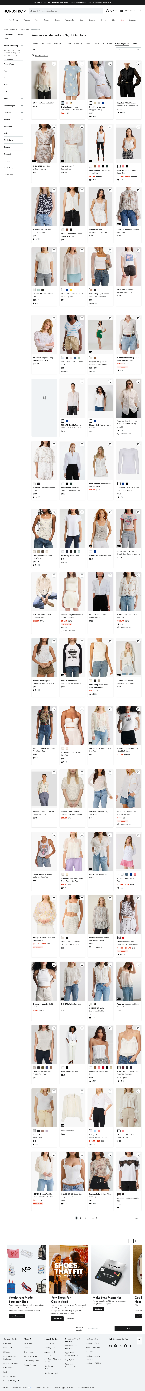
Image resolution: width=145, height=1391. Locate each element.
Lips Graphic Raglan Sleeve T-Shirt (71, 683)
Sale (122, 20)
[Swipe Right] (135, 1241)
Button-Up (78, 43)
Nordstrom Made (17, 1316)
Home (103, 20)
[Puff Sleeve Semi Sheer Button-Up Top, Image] (72, 851)
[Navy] (123, 484)
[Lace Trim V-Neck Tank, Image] (44, 528)
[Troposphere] (95, 551)
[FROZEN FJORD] (95, 1131)
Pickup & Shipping (11, 45)
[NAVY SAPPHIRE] (67, 551)
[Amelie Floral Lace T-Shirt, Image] (44, 460)
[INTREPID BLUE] (47, 1067)
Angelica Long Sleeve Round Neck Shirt (43, 358)
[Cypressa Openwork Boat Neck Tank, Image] (44, 657)
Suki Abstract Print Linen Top (42, 230)
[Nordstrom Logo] (15, 11)
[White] (91, 103)
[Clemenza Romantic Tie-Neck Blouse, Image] (44, 788)
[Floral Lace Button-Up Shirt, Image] (128, 591)
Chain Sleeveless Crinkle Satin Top (42, 1072)
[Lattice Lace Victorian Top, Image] (72, 981)
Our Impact (28, 1352)
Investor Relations (93, 1347)
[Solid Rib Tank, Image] (44, 981)
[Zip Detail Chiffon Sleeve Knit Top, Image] (72, 460)
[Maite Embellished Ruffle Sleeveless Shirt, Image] (100, 981)
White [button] (6, 38)
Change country (9, 1380)
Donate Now (57, 1318)
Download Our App (120, 1339)
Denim (87, 43)
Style (6, 133)
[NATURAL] (63, 938)
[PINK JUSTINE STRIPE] (71, 358)
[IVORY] (91, 290)
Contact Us (7, 1343)
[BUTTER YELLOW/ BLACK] (71, 103)
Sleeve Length (9, 105)
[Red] (103, 1067)
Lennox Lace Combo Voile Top (98, 230)
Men (37, 20)
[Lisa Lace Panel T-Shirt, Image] (128, 1171)
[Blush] (99, 166)
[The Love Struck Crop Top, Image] (72, 591)
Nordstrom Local (51, 1373)
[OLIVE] (99, 681)
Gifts (113, 20)
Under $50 (57, 43)
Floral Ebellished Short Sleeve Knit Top (72, 110)
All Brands (28, 1343)
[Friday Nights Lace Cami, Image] (128, 143)
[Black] (103, 166)
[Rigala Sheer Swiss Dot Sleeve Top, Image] (100, 266)
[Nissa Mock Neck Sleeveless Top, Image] (100, 657)
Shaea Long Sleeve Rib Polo (128, 358)
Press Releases (91, 1351)
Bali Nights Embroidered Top (42, 167)
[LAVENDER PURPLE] (47, 1131)
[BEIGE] (67, 748)
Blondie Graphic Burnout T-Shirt (126, 291)
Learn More (70, 1318)
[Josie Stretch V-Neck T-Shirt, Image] (44, 1107)
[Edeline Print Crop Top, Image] (100, 1171)
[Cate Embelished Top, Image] (100, 591)
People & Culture (30, 1356)
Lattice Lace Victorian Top (71, 1005)
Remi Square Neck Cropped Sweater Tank (71, 943)
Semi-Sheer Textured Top (69, 167)
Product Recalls (9, 1376)
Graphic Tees (107, 43)
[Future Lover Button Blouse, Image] (100, 460)
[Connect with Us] (130, 1346)
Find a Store (49, 1343)
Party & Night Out (122, 43)
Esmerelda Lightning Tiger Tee (42, 875)
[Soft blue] (95, 421)
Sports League (9, 167)
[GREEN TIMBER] (75, 551)
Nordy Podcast (30, 1365)
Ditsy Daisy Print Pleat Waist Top (44, 938)
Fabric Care (8, 140)
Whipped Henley (97, 108)
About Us (27, 1339)
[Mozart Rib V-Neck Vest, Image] (72, 206)
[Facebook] (125, 1346)
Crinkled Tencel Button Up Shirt (72, 295)
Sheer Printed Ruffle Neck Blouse (99, 938)
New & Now (13, 20)
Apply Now (107, 2)
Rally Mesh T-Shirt (70, 555)
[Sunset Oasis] (135, 874)
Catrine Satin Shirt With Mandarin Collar (71, 428)
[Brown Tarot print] (95, 358)
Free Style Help (51, 1347)
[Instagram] (110, 1346)
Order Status (8, 1347)
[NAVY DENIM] (75, 358)
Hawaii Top (69, 1071)
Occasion (7, 112)
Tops (27, 29)
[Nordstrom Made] (26, 1269)
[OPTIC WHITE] (34, 484)
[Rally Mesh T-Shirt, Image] (72, 528)
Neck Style (8, 126)
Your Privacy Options (20, 1387)
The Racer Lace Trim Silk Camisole (127, 1072)
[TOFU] (47, 551)
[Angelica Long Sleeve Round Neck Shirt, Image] (44, 334)
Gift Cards (98, 1309)
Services (132, 20)
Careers (27, 1347)
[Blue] (67, 290)
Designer (92, 20)
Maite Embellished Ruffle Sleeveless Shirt (96, 1011)
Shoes (57, 20)
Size (5, 71)
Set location (8, 59)
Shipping (6, 1352)
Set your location (41, 55)
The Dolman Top (98, 874)
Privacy (5, 1387)
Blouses (68, 43)
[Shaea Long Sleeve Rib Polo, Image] (128, 334)
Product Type (9, 64)
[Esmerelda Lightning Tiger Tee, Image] (44, 851)
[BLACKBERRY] (123, 1067)
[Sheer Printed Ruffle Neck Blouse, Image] (100, 914)
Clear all (20, 34)
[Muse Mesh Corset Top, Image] (100, 1044)
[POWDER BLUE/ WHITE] (63, 103)
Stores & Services (51, 1339)
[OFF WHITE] (91, 681)
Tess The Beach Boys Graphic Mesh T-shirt (128, 554)
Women (27, 20)
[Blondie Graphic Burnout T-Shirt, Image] (128, 266)
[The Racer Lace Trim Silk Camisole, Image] (128, 1044)
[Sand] (95, 103)
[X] (120, 1346)
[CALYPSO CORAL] (99, 1131)
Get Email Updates (31, 1360)
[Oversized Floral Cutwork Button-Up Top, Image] (128, 398)
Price (6, 98)
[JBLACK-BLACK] (67, 938)
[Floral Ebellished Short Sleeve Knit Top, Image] (72, 80)
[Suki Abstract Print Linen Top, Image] (44, 206)
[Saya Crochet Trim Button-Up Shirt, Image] (128, 788)
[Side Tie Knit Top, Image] (44, 266)
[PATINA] (38, 290)
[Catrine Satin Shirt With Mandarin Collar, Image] (72, 398)
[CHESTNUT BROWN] (67, 230)
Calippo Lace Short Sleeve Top (71, 814)
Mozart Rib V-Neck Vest (71, 234)
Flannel (96, 43)
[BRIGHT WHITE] (91, 1131)
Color (6, 77)
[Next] (140, 43)
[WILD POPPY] (123, 938)
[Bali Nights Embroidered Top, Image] (44, 143)
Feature (7, 161)
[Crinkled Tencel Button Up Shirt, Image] (72, 266)
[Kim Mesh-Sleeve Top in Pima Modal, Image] (128, 460)
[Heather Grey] (99, 103)
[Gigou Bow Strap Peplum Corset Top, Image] (72, 1171)
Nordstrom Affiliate (93, 1363)
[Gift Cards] (110, 1269)
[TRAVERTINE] (51, 1067)
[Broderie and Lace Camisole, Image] (128, 981)
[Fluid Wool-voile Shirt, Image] (44, 80)
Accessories (69, 20)
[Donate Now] (68, 1269)
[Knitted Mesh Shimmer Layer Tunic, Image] (128, 657)
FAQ (5, 1372)
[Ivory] (63, 484)
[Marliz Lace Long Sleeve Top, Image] (100, 788)
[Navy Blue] (67, 421)
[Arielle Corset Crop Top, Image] (72, 725)
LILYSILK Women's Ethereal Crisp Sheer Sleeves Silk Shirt (128, 105)
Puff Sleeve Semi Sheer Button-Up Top (72, 879)
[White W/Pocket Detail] (91, 358)
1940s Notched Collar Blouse (98, 363)
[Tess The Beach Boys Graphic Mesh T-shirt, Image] (128, 528)
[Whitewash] (63, 1067)
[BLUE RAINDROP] (79, 551)
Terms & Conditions (42, 1387)
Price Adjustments (10, 1363)
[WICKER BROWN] (42, 1131)
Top (139, 1342)
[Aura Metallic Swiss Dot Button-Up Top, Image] (44, 1171)
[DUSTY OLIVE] (38, 551)
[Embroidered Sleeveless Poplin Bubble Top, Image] (128, 914)
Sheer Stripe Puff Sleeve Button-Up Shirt (100, 1136)
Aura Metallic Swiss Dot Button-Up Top (43, 1195)
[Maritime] (103, 103)
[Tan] (111, 1067)
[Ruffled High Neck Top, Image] (128, 206)
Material (7, 119)
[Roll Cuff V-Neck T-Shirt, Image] (72, 334)
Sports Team (8, 174)
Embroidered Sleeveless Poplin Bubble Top (128, 943)
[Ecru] (63, 421)
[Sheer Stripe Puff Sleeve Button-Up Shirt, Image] (100, 1107)
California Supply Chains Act (63, 1387)
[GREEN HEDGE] (79, 358)
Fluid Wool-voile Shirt (43, 103)
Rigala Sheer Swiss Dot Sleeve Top (99, 295)
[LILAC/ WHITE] (67, 103)
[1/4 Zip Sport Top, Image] (128, 851)
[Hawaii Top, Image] (72, 1044)
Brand (6, 84)
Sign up (128, 1328)
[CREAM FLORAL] (34, 551)
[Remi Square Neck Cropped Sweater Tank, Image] (72, 914)
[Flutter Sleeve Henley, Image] (100, 398)
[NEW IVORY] (63, 874)
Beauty (46, 20)
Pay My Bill (69, 1359)
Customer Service (10, 1339)
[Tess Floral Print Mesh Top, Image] (44, 725)
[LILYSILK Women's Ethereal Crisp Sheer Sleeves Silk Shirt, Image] (128, 80)
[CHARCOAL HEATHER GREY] (42, 551)
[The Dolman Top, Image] (100, 851)
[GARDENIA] (34, 290)
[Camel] (95, 166)
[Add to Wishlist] (54, 63)
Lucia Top (100, 555)
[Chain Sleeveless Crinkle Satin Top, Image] (44, 1044)
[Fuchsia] (123, 166)
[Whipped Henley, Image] (100, 80)
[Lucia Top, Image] (100, 528)
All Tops (34, 43)
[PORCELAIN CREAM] (63, 230)
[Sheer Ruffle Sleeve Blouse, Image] (128, 1107)
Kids (81, 20)
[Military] (107, 166)
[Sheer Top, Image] (72, 1107)
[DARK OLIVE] (42, 1067)
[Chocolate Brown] (95, 1067)
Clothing (21, 29)
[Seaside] (131, 874)
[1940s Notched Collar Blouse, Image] (100, 334)
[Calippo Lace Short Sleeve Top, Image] (72, 788)
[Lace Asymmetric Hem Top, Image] (100, 725)
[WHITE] (63, 551)
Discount (7, 154)
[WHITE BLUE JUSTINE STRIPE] (63, 358)
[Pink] (99, 1067)
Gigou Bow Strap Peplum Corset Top (71, 1195)
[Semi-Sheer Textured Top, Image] (72, 143)
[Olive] (71, 484)
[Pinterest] (115, 1346)
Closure (7, 147)
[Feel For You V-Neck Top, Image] (100, 143)
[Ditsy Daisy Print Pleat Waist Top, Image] (44, 914)
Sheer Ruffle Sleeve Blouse (126, 1136)
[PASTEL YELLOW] (67, 874)
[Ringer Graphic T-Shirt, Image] (128, 725)
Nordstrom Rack (92, 1343)
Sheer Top (67, 1130)
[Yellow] (71, 290)
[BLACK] (71, 230)
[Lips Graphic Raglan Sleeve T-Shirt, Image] (72, 657)
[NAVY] (131, 1067)
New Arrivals (46, 43)
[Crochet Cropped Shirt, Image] (44, 591)
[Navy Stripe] (126, 874)
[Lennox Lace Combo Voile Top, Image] (100, 206)
